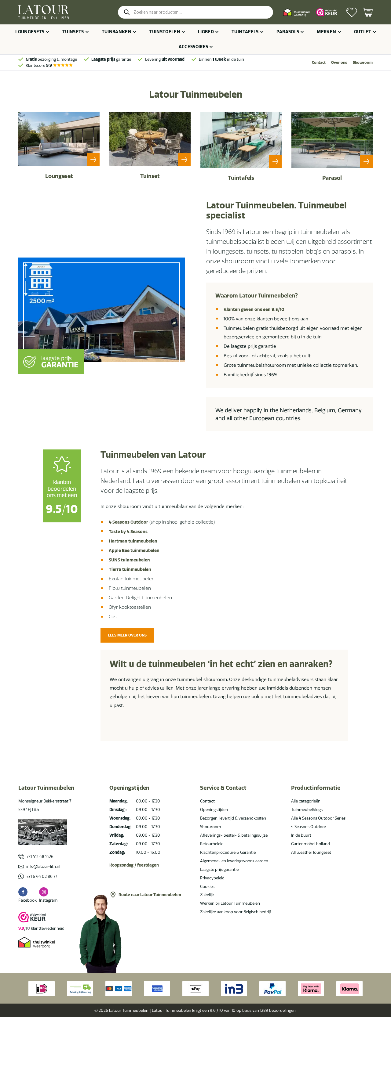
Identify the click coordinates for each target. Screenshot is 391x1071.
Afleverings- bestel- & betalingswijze (234, 835)
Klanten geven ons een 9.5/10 (254, 309)
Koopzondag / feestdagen (134, 865)
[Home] (43, 12)
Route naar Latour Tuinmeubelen (150, 894)
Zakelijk (207, 894)
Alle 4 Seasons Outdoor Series (318, 818)
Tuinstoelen (164, 31)
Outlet (362, 31)
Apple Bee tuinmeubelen (134, 550)
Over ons (339, 62)
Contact (319, 62)
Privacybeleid (212, 877)
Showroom (363, 62)
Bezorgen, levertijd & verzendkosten (233, 818)
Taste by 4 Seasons (128, 531)
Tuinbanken (117, 31)
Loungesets (30, 31)
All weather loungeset (311, 852)
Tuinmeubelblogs (307, 809)
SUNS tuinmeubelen (129, 560)
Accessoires (193, 46)
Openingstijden (214, 809)
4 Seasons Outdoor (128, 522)
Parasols (287, 31)
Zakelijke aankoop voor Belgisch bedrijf (235, 911)
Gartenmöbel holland (310, 843)
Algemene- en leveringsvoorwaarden (234, 860)
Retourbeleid (212, 843)
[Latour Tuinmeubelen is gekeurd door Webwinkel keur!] (326, 12)
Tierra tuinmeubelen (130, 569)
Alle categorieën (305, 801)
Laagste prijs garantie (219, 869)
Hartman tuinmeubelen (133, 541)
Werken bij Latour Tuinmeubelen (230, 903)
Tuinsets (73, 31)
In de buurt (301, 835)
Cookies (207, 886)
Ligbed (206, 31)
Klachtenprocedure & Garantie (228, 852)
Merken (326, 31)
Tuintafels (245, 31)
